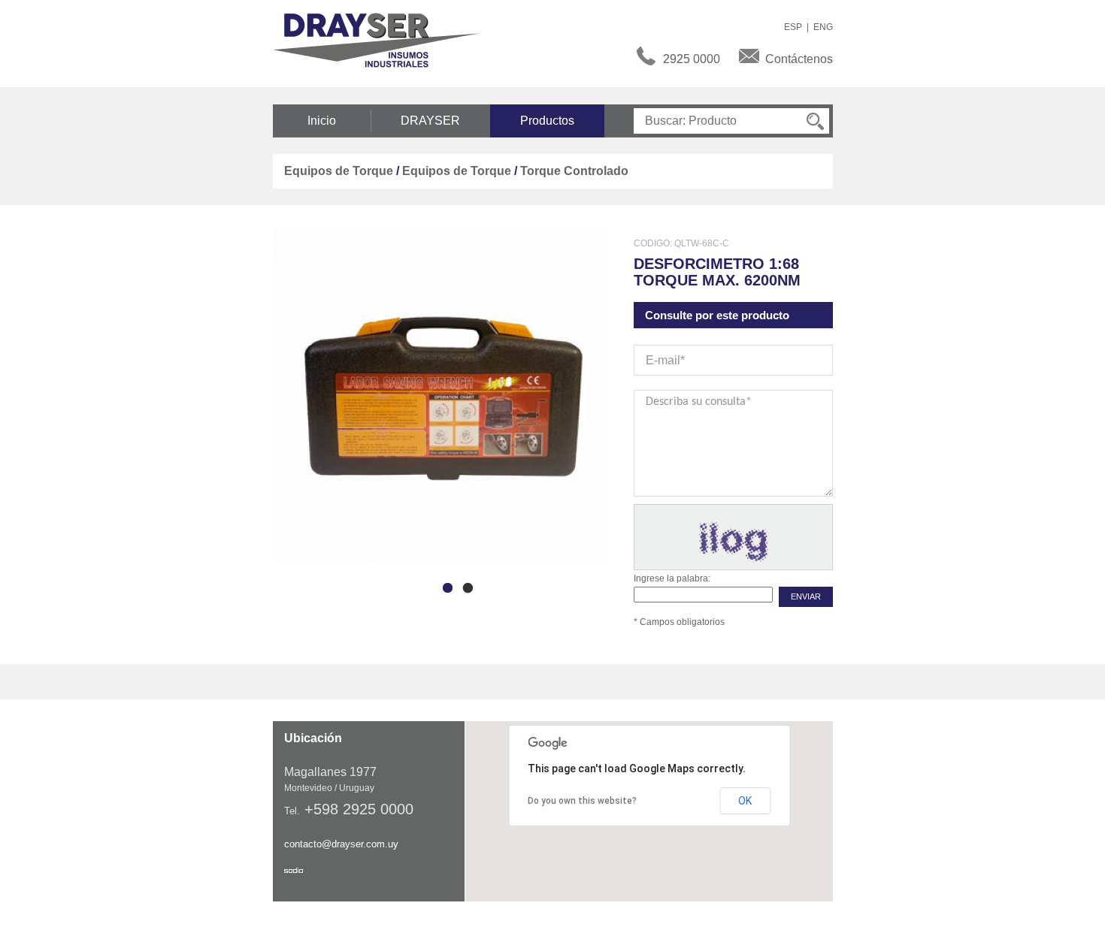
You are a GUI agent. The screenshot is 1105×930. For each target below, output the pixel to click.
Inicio (321, 120)
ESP (793, 27)
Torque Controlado (574, 171)
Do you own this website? (582, 801)
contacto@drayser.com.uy (341, 844)
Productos (547, 120)
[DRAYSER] (385, 39)
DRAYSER (430, 120)
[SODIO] (293, 870)
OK (745, 801)
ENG (823, 27)
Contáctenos (799, 59)
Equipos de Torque (338, 171)
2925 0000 (691, 59)
